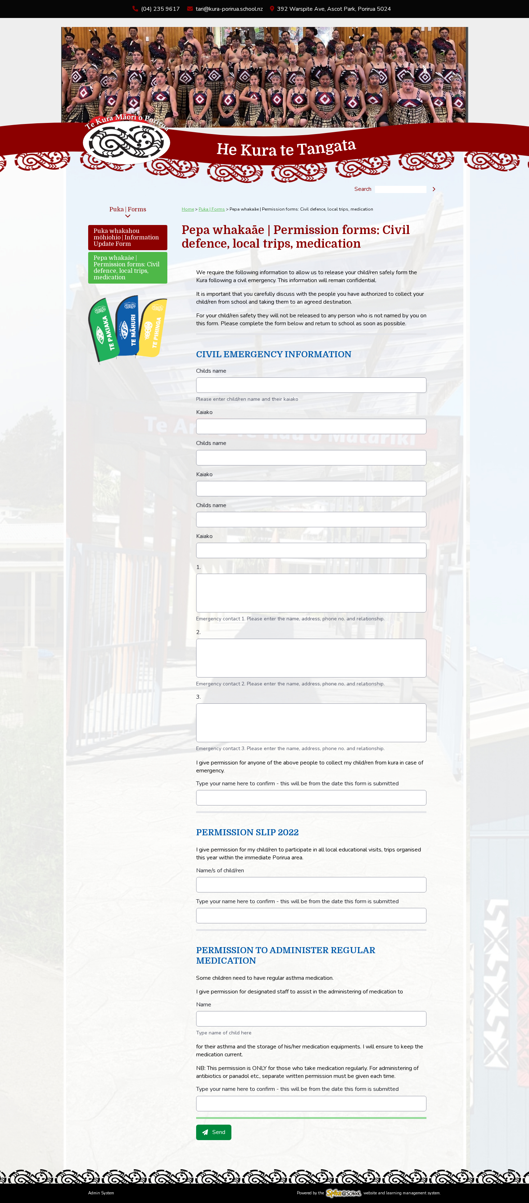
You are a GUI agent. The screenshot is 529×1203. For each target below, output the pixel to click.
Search (362, 189)
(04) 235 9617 (160, 9)
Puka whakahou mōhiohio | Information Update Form (126, 237)
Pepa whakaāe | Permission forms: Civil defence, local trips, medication (126, 268)
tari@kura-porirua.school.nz (229, 9)
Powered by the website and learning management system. (369, 1193)
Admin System (101, 1193)
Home (188, 209)
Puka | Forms (127, 209)
